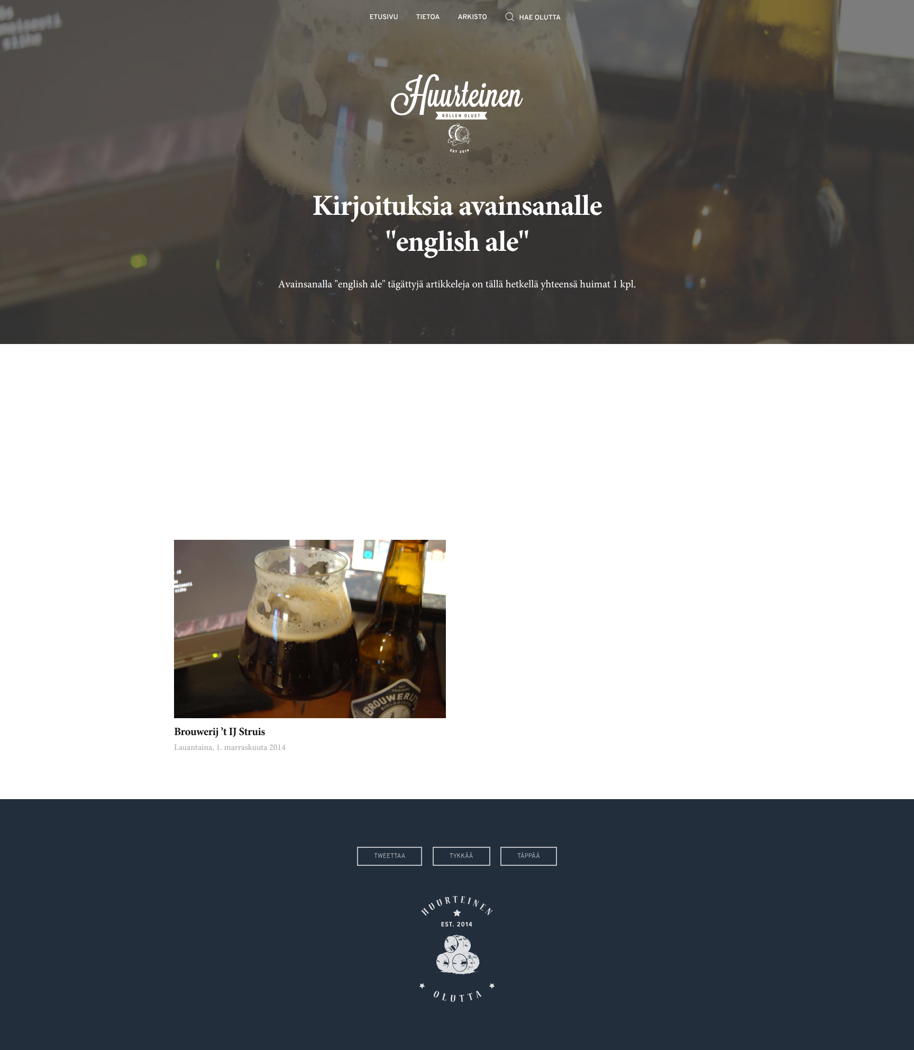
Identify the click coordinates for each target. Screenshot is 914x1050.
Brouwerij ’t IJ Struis (219, 732)
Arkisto (472, 17)
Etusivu (384, 17)
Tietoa (428, 17)
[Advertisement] (457, 434)
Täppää (528, 856)
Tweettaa (389, 856)
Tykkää (461, 856)
